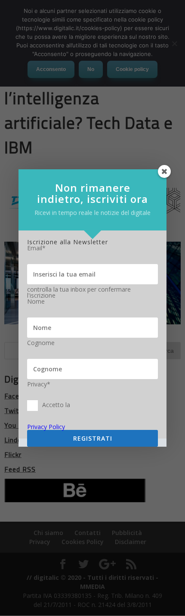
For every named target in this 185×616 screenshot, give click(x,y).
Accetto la (56, 405)
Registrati (92, 438)
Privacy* (38, 384)
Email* (36, 248)
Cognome (41, 343)
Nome (36, 302)
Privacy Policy (46, 427)
